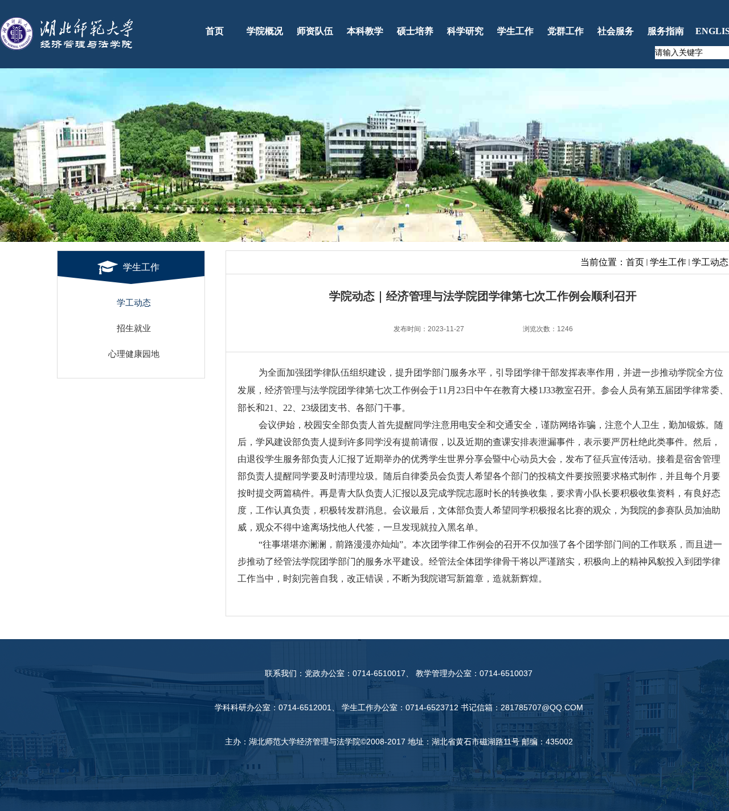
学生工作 (668, 262)
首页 (635, 262)
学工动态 (710, 262)
